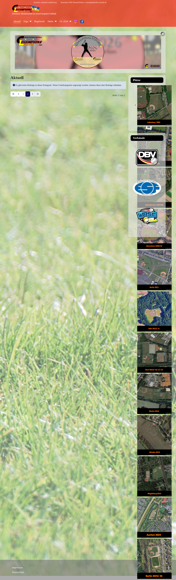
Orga (26, 21)
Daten (50, 21)
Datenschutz (18, 572)
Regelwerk (39, 21)
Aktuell (17, 21)
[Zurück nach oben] (171, 575)
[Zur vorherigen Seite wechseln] (18, 94)
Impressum (17, 567)
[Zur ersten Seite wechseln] (13, 94)
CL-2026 (64, 21)
